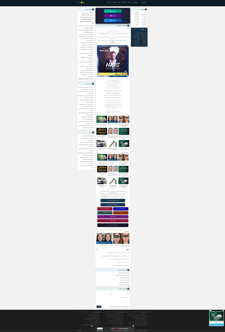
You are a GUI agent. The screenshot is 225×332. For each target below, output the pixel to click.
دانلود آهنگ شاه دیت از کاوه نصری (93, 320)
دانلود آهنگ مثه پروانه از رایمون (124, 273)
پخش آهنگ (125, 2)
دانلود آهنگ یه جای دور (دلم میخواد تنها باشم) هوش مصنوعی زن (86, 26)
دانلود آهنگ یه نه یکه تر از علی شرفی (140, 320)
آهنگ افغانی (136, 12)
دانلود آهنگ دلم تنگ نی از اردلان (87, 45)
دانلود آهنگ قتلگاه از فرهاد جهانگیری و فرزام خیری (91, 319)
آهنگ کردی (136, 20)
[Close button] (133, 326)
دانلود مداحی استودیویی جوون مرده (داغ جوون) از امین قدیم (86, 113)
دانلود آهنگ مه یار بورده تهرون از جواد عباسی (116, 320)
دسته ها (130, 2)
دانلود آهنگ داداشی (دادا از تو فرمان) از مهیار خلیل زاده (86, 54)
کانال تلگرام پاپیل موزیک (121, 208)
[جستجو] (78, 2)
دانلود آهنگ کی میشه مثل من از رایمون (122, 275)
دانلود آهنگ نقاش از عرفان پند (94, 322)
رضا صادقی (144, 40)
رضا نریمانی (136, 40)
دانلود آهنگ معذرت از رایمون (124, 282)
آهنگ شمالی (136, 18)
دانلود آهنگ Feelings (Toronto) (87, 15)
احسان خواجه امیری (143, 33)
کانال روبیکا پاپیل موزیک (105, 208)
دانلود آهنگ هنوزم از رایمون (124, 277)
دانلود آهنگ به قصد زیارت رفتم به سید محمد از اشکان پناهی (86, 39)
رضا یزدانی (144, 42)
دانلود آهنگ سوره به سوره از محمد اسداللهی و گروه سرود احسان (87, 118)
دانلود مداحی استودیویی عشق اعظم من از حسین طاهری (86, 145)
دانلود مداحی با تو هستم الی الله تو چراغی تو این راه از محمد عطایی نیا (85, 96)
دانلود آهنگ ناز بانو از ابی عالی (118, 319)
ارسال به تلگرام (112, 220)
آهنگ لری (137, 22)
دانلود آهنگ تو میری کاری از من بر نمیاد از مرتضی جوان (86, 63)
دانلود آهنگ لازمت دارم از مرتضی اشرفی (86, 47)
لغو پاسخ (128, 291)
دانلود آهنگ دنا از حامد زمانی (88, 155)
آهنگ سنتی (144, 18)
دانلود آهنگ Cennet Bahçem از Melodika (86, 79)
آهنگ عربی (144, 20)
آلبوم (145, 12)
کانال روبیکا (114, 11)
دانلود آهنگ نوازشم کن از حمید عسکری (86, 72)
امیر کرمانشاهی (143, 35)
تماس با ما (114, 2)
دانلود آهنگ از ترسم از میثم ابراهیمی (87, 42)
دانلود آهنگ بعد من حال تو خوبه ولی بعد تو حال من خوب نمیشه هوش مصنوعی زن (86, 35)
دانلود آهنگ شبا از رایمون (125, 280)
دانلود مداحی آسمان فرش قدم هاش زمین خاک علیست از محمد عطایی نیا (86, 126)
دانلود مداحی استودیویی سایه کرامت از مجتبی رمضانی (86, 139)
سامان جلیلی (136, 42)
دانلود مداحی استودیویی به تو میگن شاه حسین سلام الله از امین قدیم (86, 105)
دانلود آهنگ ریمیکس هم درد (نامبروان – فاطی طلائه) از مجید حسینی (113, 323)
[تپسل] (91, 326)
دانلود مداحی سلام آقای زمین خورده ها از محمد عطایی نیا (86, 92)
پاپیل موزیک (143, 2)
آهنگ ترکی (136, 14)
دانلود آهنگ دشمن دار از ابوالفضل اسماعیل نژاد (87, 58)
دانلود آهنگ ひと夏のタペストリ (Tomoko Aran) (87, 75)
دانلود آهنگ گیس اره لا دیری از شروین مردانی (86, 166)
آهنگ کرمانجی (143, 22)
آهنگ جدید (144, 16)
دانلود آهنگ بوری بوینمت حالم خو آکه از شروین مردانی (86, 162)
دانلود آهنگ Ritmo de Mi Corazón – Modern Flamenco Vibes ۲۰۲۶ (87, 18)
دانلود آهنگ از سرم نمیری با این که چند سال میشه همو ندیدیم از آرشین (86, 158)
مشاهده (216, 324)
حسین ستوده (144, 37)
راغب (137, 38)
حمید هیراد (144, 38)
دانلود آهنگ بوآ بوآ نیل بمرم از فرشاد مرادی (85, 153)
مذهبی (137, 24)
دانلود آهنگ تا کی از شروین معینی (87, 13)
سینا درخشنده (143, 44)
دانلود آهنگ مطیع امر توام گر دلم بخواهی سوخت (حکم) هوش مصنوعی (86, 31)
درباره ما (119, 2)
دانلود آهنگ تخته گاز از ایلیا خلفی (94, 317)
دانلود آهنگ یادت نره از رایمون (124, 284)
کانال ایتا (113, 15)
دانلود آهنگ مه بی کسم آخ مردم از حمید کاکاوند (86, 50)
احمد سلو (136, 33)
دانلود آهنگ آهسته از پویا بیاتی (88, 136)
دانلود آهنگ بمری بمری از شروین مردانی (86, 142)
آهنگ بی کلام (144, 14)
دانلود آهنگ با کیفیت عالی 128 (112, 204)
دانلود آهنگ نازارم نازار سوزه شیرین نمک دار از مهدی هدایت (137, 322)
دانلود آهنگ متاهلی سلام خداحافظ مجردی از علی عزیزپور (137, 324)
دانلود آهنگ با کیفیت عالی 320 (112, 200)
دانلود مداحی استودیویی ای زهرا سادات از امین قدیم (86, 109)
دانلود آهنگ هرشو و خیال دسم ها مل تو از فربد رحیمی (90, 324)
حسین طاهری (136, 37)
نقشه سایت (109, 2)
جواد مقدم (136, 35)
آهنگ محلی (144, 24)
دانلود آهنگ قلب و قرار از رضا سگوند (87, 70)
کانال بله (113, 20)
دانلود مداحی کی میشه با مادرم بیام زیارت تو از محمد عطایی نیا (86, 122)
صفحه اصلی (135, 2)
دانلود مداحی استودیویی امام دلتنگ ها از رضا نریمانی (86, 149)
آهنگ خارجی (136, 16)
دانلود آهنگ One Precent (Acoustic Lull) (86, 22)
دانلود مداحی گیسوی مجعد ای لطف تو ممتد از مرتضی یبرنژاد (86, 101)
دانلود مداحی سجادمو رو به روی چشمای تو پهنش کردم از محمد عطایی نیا (85, 88)
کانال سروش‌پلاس (113, 216)
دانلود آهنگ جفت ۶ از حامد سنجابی (93, 315)
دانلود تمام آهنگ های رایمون (112, 225)
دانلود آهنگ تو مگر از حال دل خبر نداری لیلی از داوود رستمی (86, 67)
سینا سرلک (136, 44)
